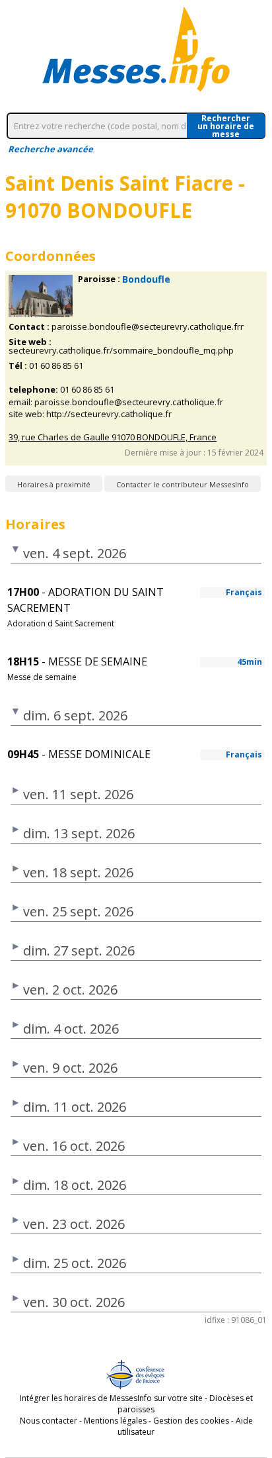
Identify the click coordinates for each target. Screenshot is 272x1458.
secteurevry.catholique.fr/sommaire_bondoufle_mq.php (121, 350)
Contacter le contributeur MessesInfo (182, 484)
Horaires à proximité (53, 484)
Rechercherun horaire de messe (225, 125)
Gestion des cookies (191, 1420)
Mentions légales (115, 1420)
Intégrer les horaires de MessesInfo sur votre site (111, 1398)
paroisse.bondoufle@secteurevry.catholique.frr (147, 326)
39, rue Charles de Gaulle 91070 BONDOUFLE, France (113, 437)
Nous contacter (48, 1420)
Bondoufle (146, 279)
